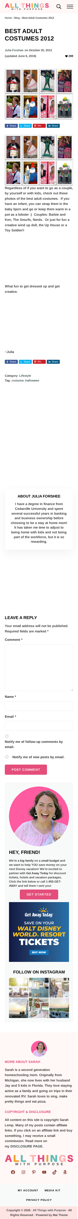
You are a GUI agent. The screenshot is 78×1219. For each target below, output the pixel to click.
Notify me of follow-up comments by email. (34, 744)
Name (10, 697)
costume (18, 380)
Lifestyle (25, 375)
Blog (17, 17)
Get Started (39, 894)
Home (8, 17)
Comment (13, 640)
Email (10, 717)
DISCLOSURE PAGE (26, 1146)
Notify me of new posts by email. (38, 757)
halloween (32, 380)
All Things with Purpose (49, 1210)
